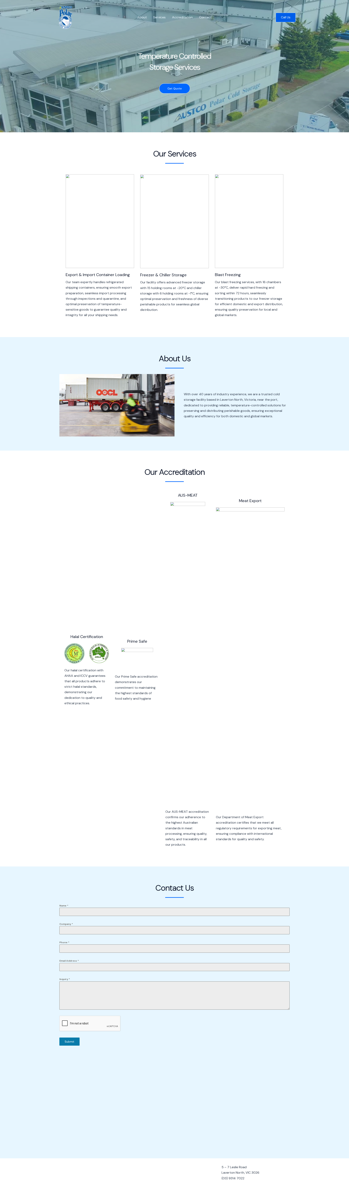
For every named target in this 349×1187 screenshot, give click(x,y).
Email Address (69, 960)
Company (66, 924)
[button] (286, 17)
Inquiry (64, 979)
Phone (64, 942)
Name (63, 905)
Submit (69, 1041)
